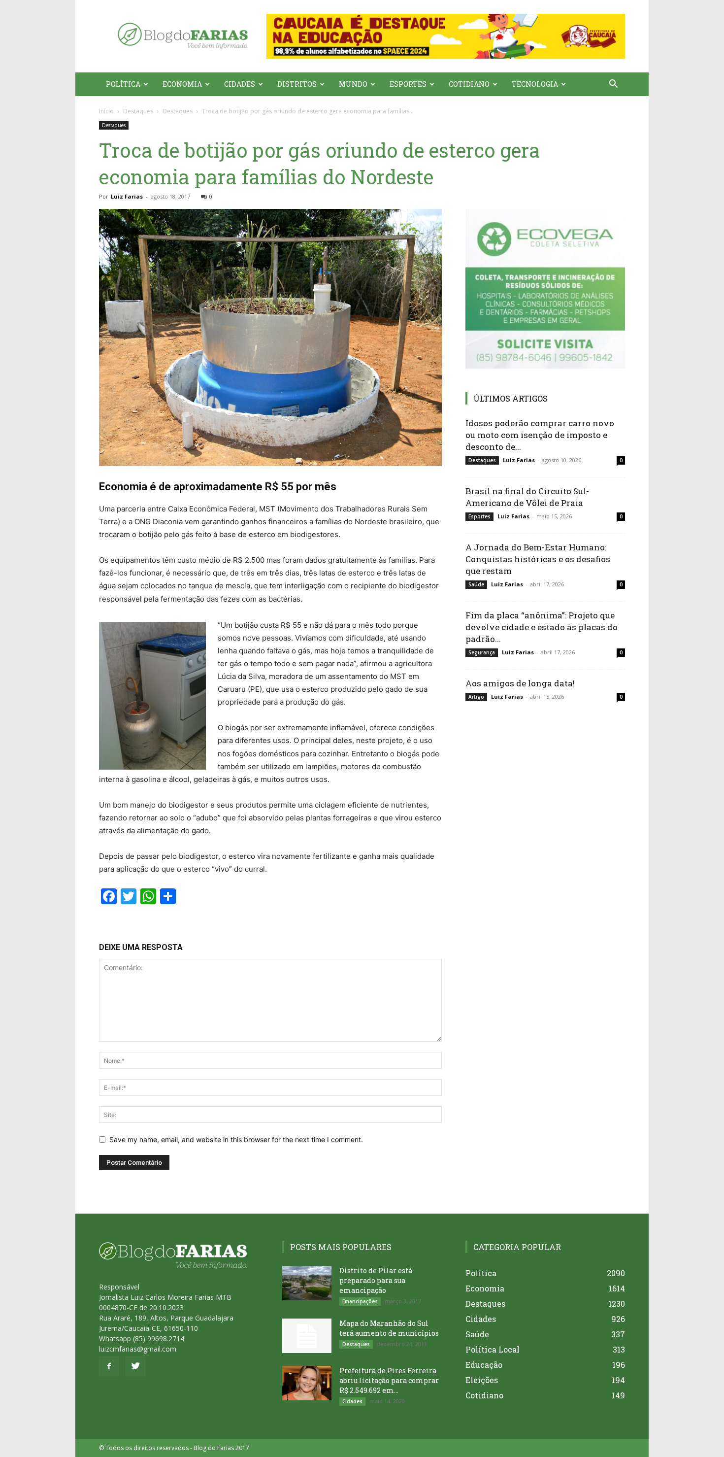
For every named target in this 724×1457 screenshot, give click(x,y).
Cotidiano (469, 84)
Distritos (297, 84)
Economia (182, 84)
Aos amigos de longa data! (520, 683)
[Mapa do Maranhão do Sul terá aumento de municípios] (306, 1336)
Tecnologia (535, 84)
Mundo (353, 84)
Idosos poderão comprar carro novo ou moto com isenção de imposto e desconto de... (539, 434)
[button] (445, 36)
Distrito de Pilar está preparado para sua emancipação (375, 1280)
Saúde (476, 584)
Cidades (239, 84)
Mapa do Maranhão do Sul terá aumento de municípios (389, 1328)
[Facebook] (109, 1366)
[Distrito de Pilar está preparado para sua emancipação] (306, 1283)
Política (123, 84)
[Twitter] (135, 1366)
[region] (445, 36)
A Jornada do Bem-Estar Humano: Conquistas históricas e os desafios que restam (537, 559)
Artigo (476, 696)
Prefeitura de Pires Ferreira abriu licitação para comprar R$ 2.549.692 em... (389, 1380)
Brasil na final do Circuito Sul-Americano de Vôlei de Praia (527, 496)
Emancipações (360, 1301)
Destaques (138, 111)
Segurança (481, 652)
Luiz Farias (127, 196)
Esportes (408, 84)
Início (106, 111)
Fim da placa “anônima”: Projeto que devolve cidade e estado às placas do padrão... (541, 627)
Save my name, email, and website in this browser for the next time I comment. (236, 1139)
